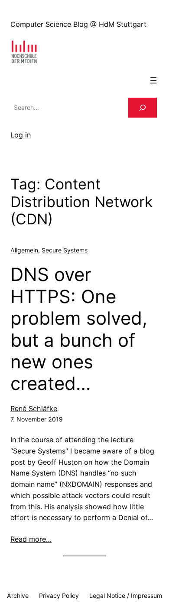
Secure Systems (65, 250)
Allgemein (24, 250)
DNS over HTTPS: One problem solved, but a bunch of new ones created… (78, 329)
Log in (20, 135)
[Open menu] (153, 80)
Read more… (31, 539)
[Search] (142, 108)
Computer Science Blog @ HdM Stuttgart (78, 24)
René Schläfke (33, 408)
